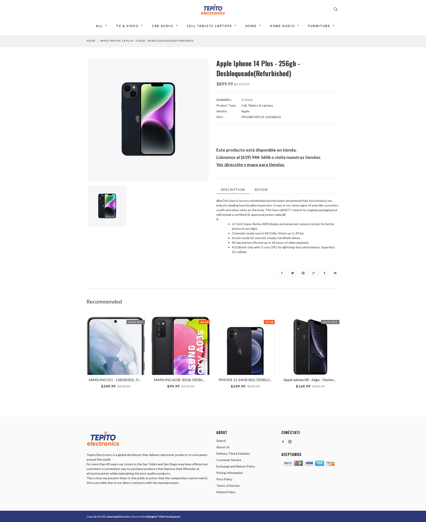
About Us (223, 447)
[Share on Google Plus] (313, 273)
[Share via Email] (335, 273)
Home (250, 26)
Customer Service (228, 460)
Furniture (319, 26)
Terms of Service (228, 485)
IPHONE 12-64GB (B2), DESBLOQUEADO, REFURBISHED (264, 380)
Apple (245, 111)
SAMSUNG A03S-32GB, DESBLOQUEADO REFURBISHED (200, 380)
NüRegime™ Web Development (162, 516)
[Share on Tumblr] (324, 273)
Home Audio (282, 26)
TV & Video (127, 26)
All (99, 26)
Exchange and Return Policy (235, 466)
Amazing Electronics (118, 516)
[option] (148, 119)
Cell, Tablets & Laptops (257, 105)
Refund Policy (225, 492)
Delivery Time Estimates (233, 453)
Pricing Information (229, 473)
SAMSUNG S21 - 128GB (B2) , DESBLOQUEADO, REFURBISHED (139, 380)
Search (221, 440)
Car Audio (162, 26)
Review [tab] (261, 189)
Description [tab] (233, 189)
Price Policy (224, 479)
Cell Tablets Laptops (209, 26)
